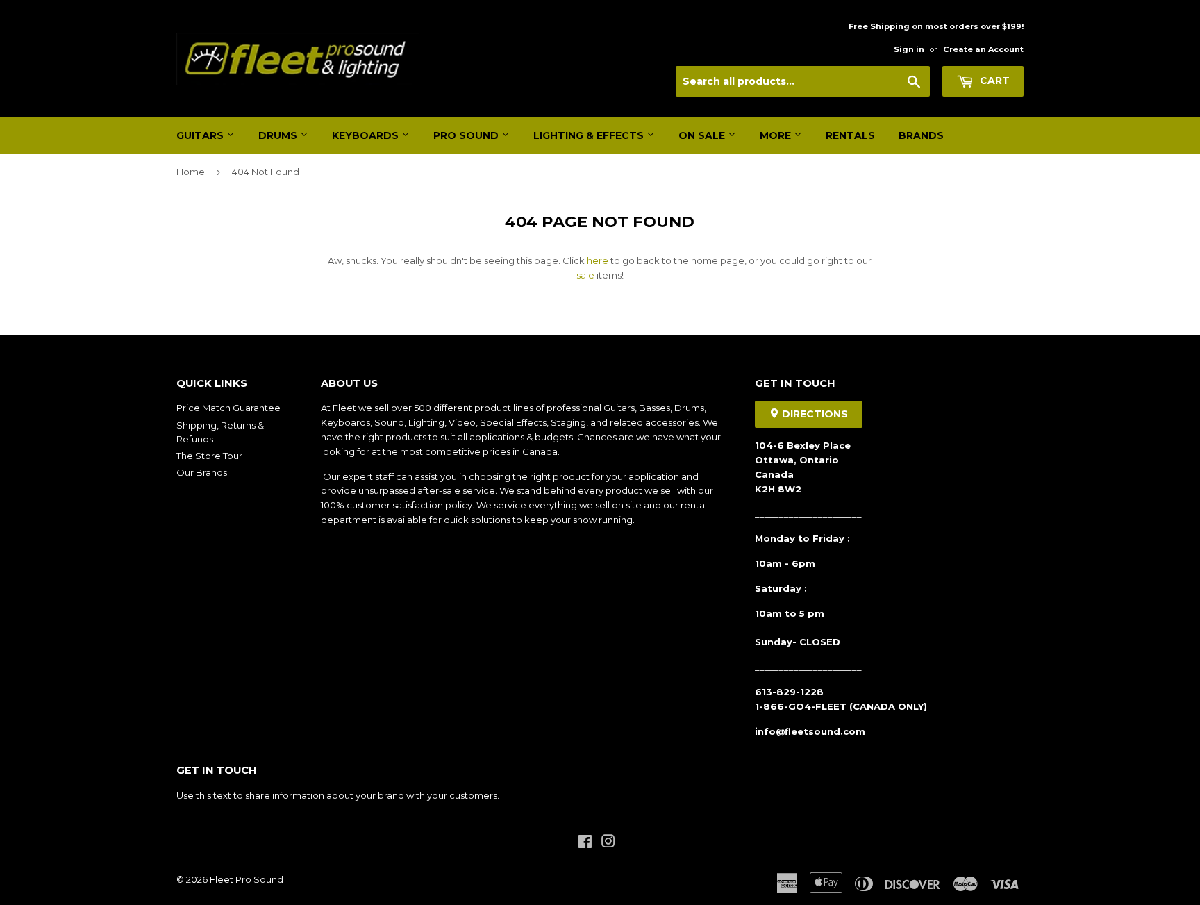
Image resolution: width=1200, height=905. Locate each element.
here (597, 260)
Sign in (909, 49)
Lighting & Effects (590, 135)
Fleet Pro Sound (246, 879)
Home (190, 171)
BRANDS (921, 135)
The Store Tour (209, 455)
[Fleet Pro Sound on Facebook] (585, 843)
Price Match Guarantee (228, 407)
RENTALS (850, 135)
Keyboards (366, 135)
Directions (813, 414)
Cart (993, 80)
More (777, 135)
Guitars (201, 135)
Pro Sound (467, 135)
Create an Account (983, 49)
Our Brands (201, 472)
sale (585, 275)
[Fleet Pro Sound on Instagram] (608, 843)
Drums (279, 135)
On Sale (703, 135)
